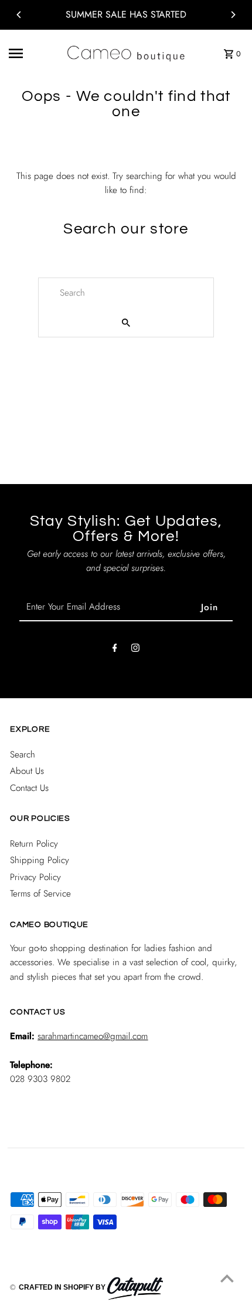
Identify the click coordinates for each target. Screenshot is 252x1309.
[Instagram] (135, 650)
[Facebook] (115, 650)
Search (22, 754)
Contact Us (29, 788)
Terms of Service (40, 893)
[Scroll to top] (227, 1278)
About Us (27, 771)
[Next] (232, 14)
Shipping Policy (39, 860)
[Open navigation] (33, 53)
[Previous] (19, 14)
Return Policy (34, 843)
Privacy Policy (35, 877)
